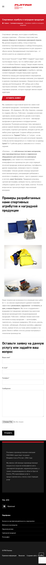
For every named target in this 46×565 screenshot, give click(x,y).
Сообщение (6, 388)
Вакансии (22, 556)
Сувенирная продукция (9, 533)
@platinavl (11, 506)
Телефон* (5, 378)
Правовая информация (9, 556)
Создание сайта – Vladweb (35, 556)
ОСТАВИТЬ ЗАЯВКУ (13, 98)
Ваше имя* (6, 357)
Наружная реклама (7, 529)
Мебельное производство (9, 525)
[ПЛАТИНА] (23, 6)
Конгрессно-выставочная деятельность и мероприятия (18, 521)
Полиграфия (5, 537)
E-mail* (5, 368)
